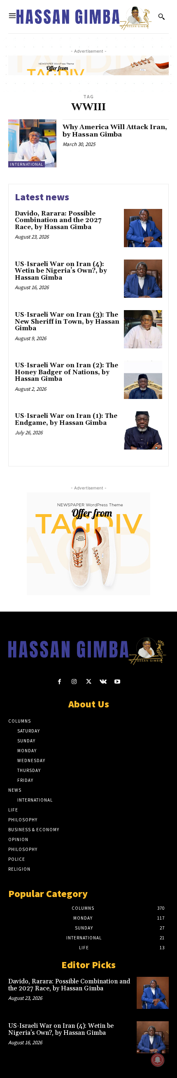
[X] (88, 682)
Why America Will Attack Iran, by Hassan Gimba (115, 131)
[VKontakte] (103, 682)
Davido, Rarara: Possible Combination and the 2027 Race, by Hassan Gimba (58, 220)
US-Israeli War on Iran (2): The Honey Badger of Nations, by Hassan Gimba (66, 372)
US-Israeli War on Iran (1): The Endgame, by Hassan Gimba (66, 419)
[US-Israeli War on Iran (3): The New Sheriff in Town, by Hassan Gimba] (143, 329)
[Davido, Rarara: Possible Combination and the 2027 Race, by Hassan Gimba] (143, 228)
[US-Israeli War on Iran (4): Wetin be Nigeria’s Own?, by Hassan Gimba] (143, 279)
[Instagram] (74, 682)
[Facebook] (59, 682)
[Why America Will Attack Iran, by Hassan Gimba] (32, 143)
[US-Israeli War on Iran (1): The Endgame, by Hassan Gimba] (143, 430)
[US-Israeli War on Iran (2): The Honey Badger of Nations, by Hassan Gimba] (143, 380)
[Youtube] (117, 682)
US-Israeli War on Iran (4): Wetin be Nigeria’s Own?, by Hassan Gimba (61, 271)
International (26, 164)
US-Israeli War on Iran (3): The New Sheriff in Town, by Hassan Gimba (67, 321)
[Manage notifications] (157, 1059)
